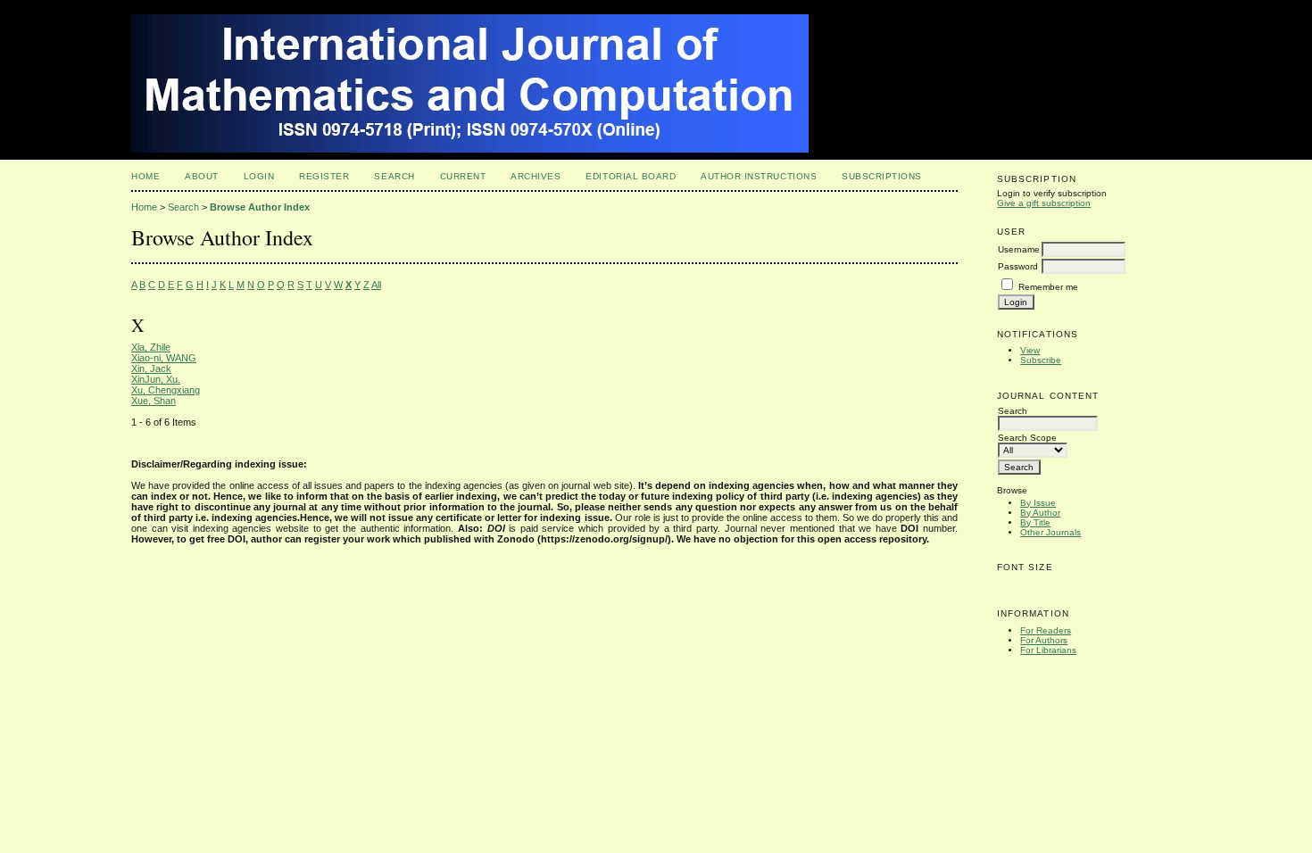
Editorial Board (630, 176)
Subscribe (1040, 360)
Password (1018, 266)
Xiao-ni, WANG (163, 357)
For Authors (1043, 640)
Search (394, 176)
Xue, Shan (153, 400)
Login (259, 176)
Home (145, 176)
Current (463, 176)
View (1030, 350)
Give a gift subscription (1044, 203)
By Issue (1038, 503)
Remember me (1048, 287)
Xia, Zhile (150, 347)
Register (324, 176)
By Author (1040, 513)
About (202, 176)
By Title (1035, 522)
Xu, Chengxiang (165, 390)
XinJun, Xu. (155, 379)
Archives (536, 176)
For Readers (1045, 630)
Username (1019, 249)
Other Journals (1050, 532)
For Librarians (1048, 650)
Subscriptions (882, 176)
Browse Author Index (260, 207)
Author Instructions (759, 176)
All (376, 284)
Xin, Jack (151, 368)
